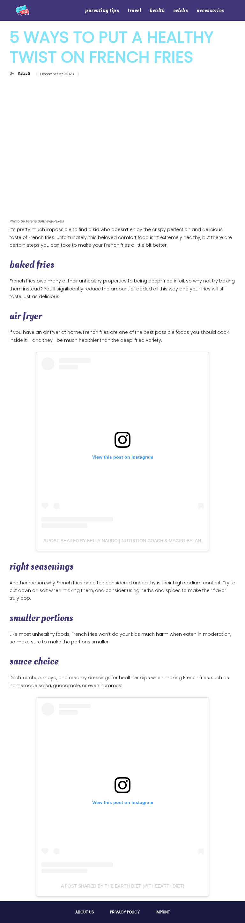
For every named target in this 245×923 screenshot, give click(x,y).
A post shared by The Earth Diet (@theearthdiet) (122, 886)
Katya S (24, 73)
